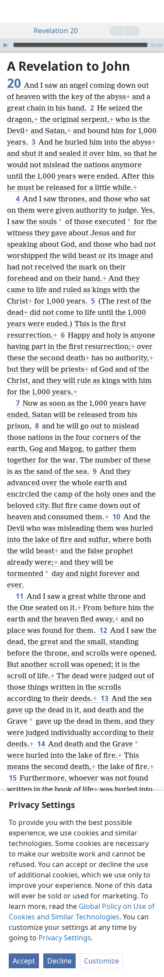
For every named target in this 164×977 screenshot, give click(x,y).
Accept (24, 961)
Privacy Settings (64, 937)
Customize (101, 961)
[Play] (5, 44)
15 (13, 778)
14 (41, 744)
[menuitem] (13, 11)
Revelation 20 (56, 30)
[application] (82, 45)
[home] (13, 11)
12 (103, 630)
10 (117, 516)
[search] (153, 11)
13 (105, 698)
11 (20, 596)
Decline (59, 961)
